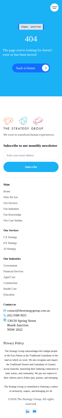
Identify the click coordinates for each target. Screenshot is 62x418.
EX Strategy (10, 243)
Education (8, 294)
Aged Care (9, 277)
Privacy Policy (13, 343)
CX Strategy (10, 237)
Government (10, 265)
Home (6, 191)
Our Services (10, 203)
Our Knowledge (12, 214)
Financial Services (13, 271)
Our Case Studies (12, 220)
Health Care (10, 288)
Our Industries (11, 208)
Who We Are (10, 197)
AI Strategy (9, 248)
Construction (10, 283)
